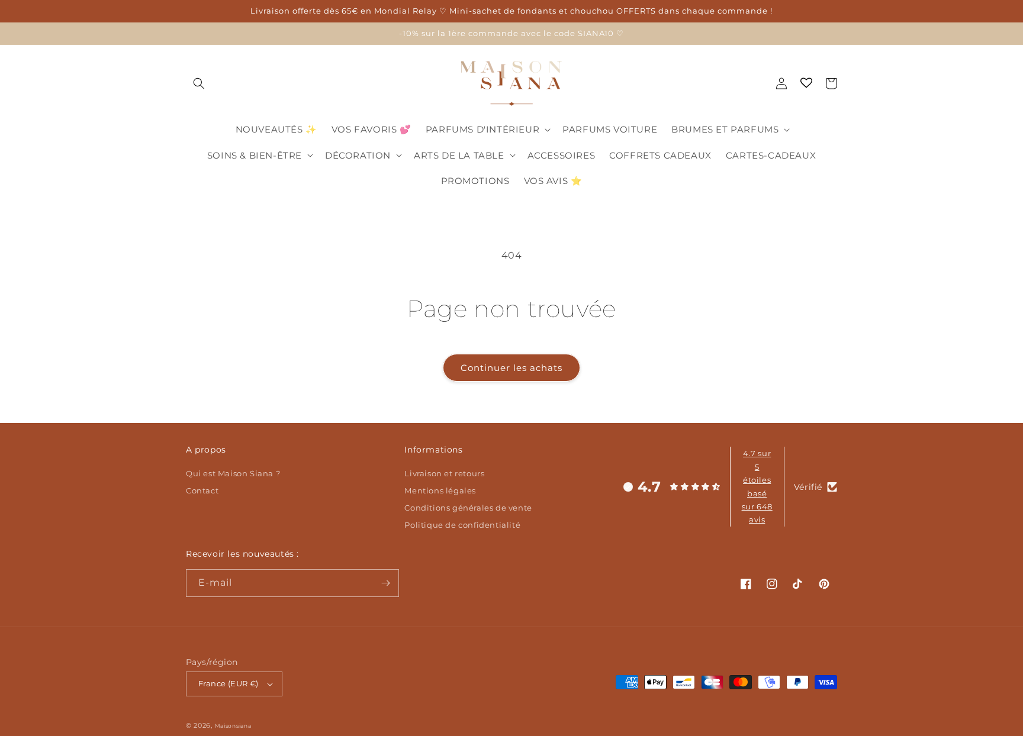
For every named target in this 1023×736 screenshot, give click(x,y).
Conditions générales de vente (468, 507)
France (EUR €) (228, 683)
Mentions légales (440, 490)
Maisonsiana (233, 725)
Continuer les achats (511, 367)
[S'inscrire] (385, 583)
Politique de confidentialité (462, 525)
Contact (202, 490)
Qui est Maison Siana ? (233, 474)
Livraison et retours (444, 474)
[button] (199, 83)
